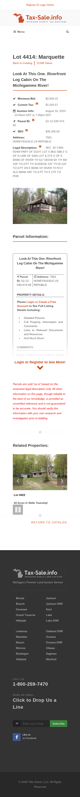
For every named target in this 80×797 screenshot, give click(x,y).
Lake (49, 614)
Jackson (51, 598)
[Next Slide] (62, 481)
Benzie (20, 598)
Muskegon (22, 653)
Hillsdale (21, 620)
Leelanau (21, 631)
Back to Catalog (22, 63)
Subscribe (58, 723)
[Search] (67, 31)
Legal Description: (25, 147)
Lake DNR (52, 620)
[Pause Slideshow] (18, 510)
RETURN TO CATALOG (49, 522)
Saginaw (51, 653)
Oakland (21, 659)
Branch (20, 603)
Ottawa (50, 648)
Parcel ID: (24, 121)
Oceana (51, 636)
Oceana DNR (54, 642)
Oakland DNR (54, 631)
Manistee (21, 636)
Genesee (21, 609)
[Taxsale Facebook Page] (17, 737)
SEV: (20, 131)
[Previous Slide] (18, 481)
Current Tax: (26, 104)
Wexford (51, 659)
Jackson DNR (54, 603)
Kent (49, 609)
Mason (20, 642)
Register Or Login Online (40, 4)
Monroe (20, 648)
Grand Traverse (25, 614)
